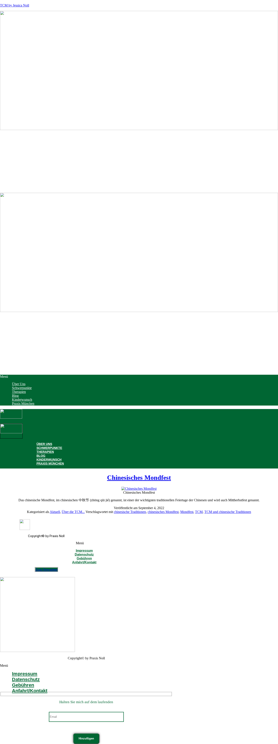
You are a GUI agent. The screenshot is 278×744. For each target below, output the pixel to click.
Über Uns (44, 444)
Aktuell (55, 512)
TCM (199, 512)
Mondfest (186, 512)
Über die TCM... (73, 512)
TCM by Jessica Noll (14, 5)
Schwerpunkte (49, 448)
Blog (40, 455)
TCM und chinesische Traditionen (227, 512)
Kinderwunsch (48, 459)
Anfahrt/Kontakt (84, 562)
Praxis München (23, 403)
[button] (139, 377)
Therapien (45, 452)
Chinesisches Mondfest (139, 477)
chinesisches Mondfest (163, 512)
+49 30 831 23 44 (13, 477)
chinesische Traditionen (130, 512)
